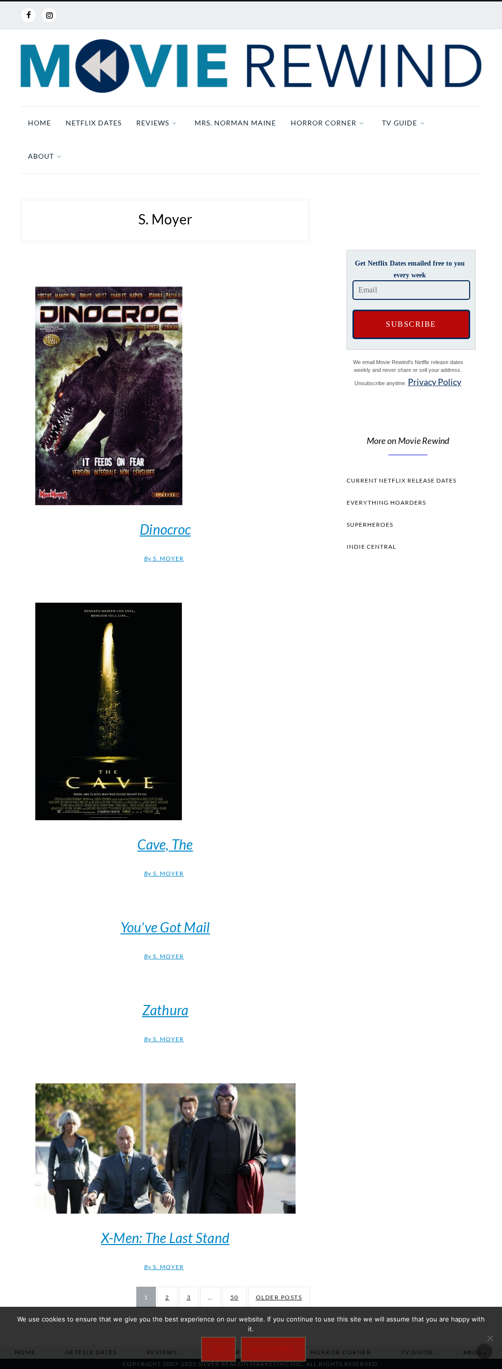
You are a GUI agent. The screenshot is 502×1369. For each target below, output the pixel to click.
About (41, 156)
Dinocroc (165, 529)
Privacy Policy (434, 381)
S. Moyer (164, 558)
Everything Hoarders (386, 502)
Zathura (165, 1010)
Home (39, 123)
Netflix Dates (94, 123)
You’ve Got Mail (165, 927)
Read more (273, 1349)
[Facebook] (28, 15)
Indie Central (371, 546)
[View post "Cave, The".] (165, 711)
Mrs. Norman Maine (235, 123)
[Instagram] (49, 15)
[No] (490, 1338)
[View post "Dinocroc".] (165, 396)
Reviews (152, 123)
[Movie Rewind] (251, 66)
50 (234, 1297)
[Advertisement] (408, 744)
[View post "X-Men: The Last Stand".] (165, 1148)
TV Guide (399, 123)
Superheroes (370, 524)
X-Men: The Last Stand (165, 1237)
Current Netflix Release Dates (401, 480)
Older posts (279, 1297)
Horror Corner (323, 123)
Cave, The (165, 844)
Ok (218, 1349)
